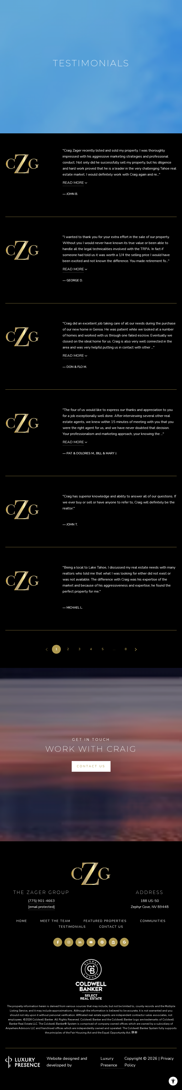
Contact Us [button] (91, 766)
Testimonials (72, 927)
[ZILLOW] (113, 942)
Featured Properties (105, 921)
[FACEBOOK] (57, 942)
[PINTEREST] (102, 942)
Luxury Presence (109, 1062)
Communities (153, 921)
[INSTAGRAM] (68, 942)
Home (21, 921)
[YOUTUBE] (91, 942)
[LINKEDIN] (79, 942)
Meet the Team (55, 921)
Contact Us (111, 927)
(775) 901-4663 (41, 900)
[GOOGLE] (124, 942)
